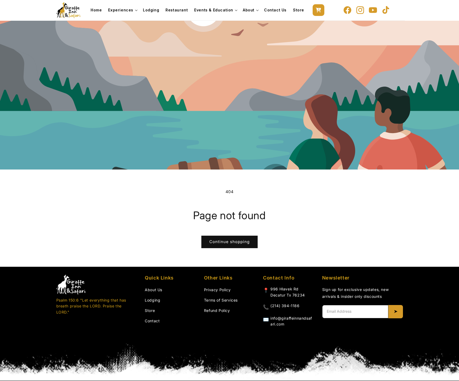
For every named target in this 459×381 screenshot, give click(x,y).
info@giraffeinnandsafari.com (291, 321)
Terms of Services (221, 300)
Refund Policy (217, 310)
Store (150, 310)
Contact (152, 321)
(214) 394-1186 (284, 305)
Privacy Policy (217, 289)
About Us (153, 289)
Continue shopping (229, 241)
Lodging (152, 300)
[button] (122, 10)
